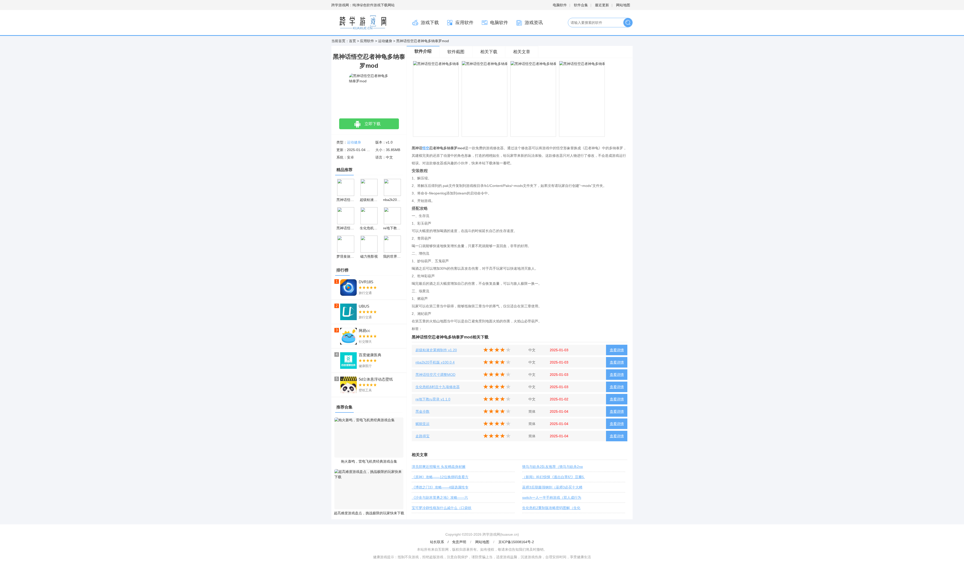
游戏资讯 (534, 22)
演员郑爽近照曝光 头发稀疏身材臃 (438, 467)
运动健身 (385, 41)
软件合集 (581, 5)
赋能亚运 (422, 424)
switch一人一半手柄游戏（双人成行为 (551, 497)
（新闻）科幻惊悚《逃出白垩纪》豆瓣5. (553, 477)
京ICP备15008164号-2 (516, 542)
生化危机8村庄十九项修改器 (437, 387)
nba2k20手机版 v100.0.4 (435, 362)
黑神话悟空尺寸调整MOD (435, 375)
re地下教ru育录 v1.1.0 (432, 399)
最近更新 (602, 5)
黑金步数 (422, 411)
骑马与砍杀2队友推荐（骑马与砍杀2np (552, 467)
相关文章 (521, 51)
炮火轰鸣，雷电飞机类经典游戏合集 (369, 461)
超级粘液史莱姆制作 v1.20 (436, 350)
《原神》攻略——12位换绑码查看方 (440, 477)
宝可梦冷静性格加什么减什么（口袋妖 (441, 508)
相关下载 (488, 51)
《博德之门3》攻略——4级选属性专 (440, 487)
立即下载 (373, 124)
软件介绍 (423, 51)
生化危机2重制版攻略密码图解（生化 (551, 508)
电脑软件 (560, 5)
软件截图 (455, 51)
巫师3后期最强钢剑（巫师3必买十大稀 (552, 487)
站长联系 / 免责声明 (448, 542)
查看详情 (617, 350)
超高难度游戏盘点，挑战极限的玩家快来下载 (369, 513)
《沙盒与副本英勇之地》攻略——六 (440, 497)
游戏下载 (430, 22)
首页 (352, 41)
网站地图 (623, 5)
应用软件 (464, 22)
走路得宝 (422, 436)
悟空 (425, 148)
